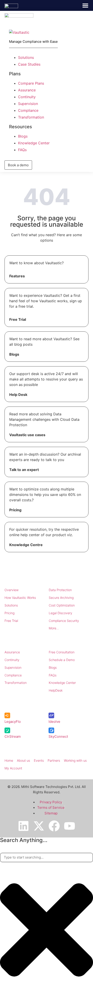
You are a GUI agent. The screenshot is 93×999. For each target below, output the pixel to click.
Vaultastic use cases (27, 435)
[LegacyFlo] (7, 715)
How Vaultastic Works (20, 597)
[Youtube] (69, 826)
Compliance (13, 675)
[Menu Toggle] (85, 5)
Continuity (12, 660)
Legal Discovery (60, 613)
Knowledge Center (62, 683)
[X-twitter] (38, 826)
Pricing (15, 510)
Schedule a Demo (62, 660)
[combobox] (46, 857)
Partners (54, 760)
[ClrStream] (7, 730)
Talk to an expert (24, 469)
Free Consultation (61, 652)
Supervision (13, 667)
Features (17, 276)
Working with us (75, 760)
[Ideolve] (51, 715)
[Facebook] (54, 826)
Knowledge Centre (26, 544)
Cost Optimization (62, 605)
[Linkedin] (23, 826)
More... (54, 628)
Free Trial (17, 319)
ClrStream (13, 736)
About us (23, 760)
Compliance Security (64, 621)
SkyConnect (58, 736)
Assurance (12, 652)
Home (9, 760)
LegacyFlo (13, 721)
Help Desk (18, 394)
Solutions (11, 605)
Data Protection (60, 590)
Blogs (14, 354)
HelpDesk (56, 690)
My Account (13, 768)
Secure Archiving (61, 597)
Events (39, 760)
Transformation (16, 683)
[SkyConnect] (51, 730)
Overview (12, 590)
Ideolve (54, 721)
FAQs (52, 675)
